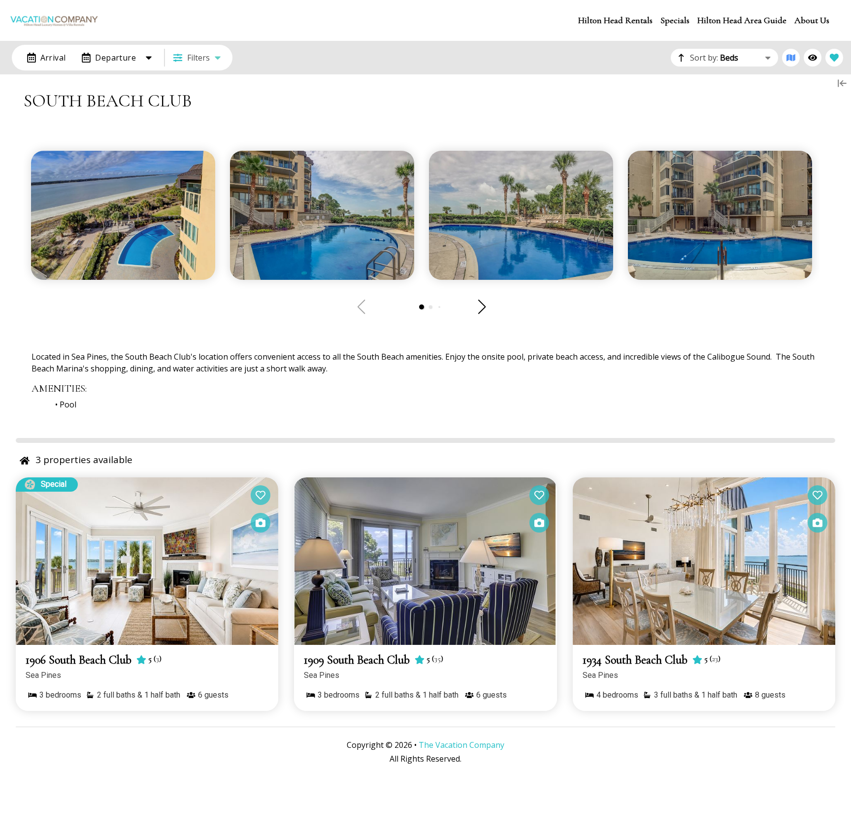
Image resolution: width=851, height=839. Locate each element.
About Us (811, 20)
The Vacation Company (461, 744)
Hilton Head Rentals (615, 20)
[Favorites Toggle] (834, 58)
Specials (674, 20)
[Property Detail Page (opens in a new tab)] (147, 561)
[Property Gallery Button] (260, 523)
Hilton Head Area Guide (741, 20)
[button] (421, 306)
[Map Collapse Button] (842, 83)
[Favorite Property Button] (260, 495)
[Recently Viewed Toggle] (812, 58)
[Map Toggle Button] (791, 58)
